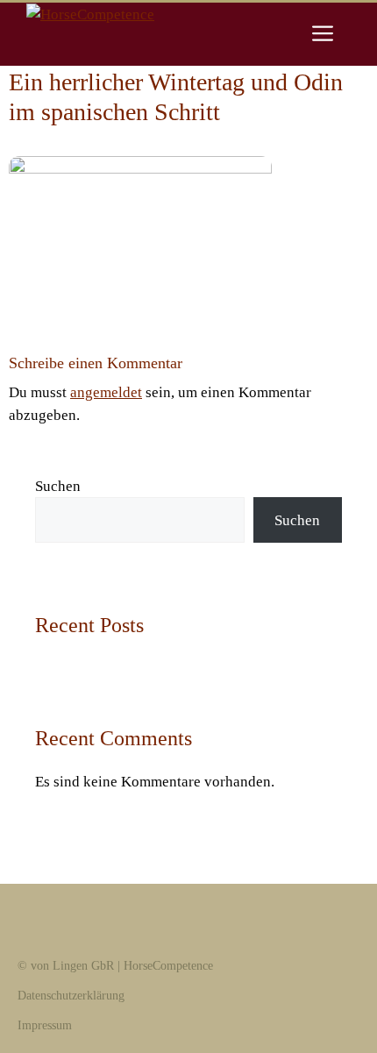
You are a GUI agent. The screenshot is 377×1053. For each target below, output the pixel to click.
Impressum (45, 1025)
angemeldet (106, 392)
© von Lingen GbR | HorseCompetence (115, 965)
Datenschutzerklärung (71, 995)
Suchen (58, 486)
